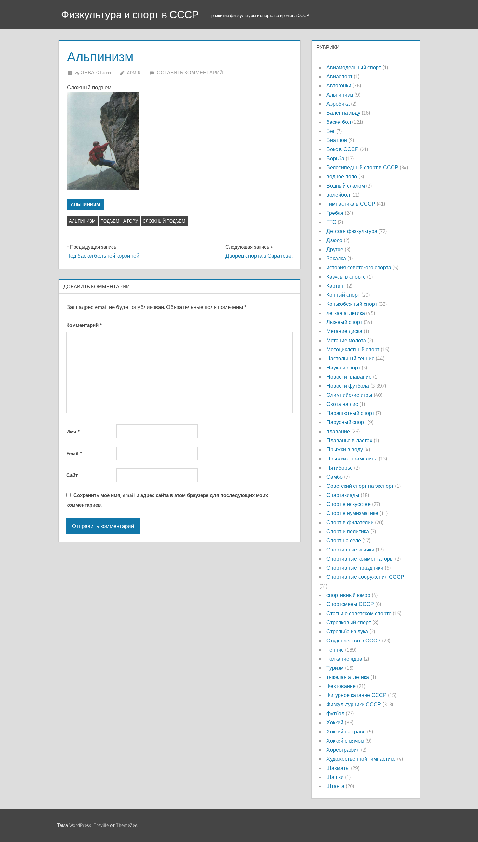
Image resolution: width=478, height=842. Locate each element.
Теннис (335, 649)
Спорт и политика (347, 531)
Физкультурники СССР (353, 704)
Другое (334, 249)
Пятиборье (339, 467)
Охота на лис (342, 404)
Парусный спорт (346, 422)
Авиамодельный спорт (353, 67)
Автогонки (338, 85)
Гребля (334, 213)
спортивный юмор (348, 595)
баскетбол (338, 122)
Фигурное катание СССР (356, 695)
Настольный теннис (350, 358)
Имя (73, 431)
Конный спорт (343, 294)
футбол (335, 713)
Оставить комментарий (190, 73)
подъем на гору (119, 221)
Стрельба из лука (347, 631)
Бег (330, 131)
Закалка (336, 258)
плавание (338, 431)
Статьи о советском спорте (359, 613)
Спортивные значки (350, 549)
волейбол (338, 194)
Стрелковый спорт (348, 622)
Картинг (335, 285)
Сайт (72, 475)
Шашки (335, 777)
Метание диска (344, 331)
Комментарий (84, 325)
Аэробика (338, 103)
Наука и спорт (343, 367)
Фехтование (341, 686)
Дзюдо (334, 240)
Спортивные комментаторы (360, 558)
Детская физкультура (351, 231)
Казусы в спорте (346, 276)
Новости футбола (347, 385)
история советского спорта (358, 267)
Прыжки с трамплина (352, 458)
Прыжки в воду (344, 449)
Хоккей (334, 722)
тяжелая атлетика (347, 677)
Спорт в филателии (350, 522)
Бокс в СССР (342, 149)
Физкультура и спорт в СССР (130, 14)
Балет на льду (343, 113)
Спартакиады (342, 495)
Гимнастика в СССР (350, 204)
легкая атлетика (345, 313)
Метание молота (346, 340)
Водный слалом (345, 185)
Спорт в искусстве (348, 504)
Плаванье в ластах (349, 440)
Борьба (335, 158)
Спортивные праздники (354, 567)
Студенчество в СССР (353, 640)
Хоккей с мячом (345, 740)
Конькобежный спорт (351, 304)
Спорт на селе (343, 540)
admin (133, 73)
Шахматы (338, 768)
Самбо (334, 476)
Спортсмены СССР (350, 604)
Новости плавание (349, 376)
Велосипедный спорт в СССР (362, 167)
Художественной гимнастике (361, 759)
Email (74, 453)
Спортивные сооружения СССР (365, 577)
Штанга (335, 786)
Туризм (335, 668)
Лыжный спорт (344, 322)
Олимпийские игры (349, 395)
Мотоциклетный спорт (352, 349)
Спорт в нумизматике (352, 513)
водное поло (341, 176)
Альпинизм (85, 204)
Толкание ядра (344, 658)
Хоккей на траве (346, 731)
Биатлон (336, 140)
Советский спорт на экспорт (360, 486)
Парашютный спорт (350, 413)
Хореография (343, 749)
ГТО (331, 222)
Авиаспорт (339, 76)
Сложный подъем (164, 221)
